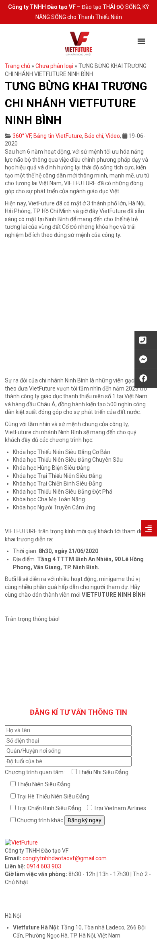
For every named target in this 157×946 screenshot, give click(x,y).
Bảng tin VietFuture (57, 136)
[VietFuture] (78, 43)
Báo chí (94, 136)
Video (112, 136)
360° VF (21, 136)
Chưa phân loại (54, 66)
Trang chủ (17, 66)
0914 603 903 (44, 866)
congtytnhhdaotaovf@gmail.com (65, 858)
